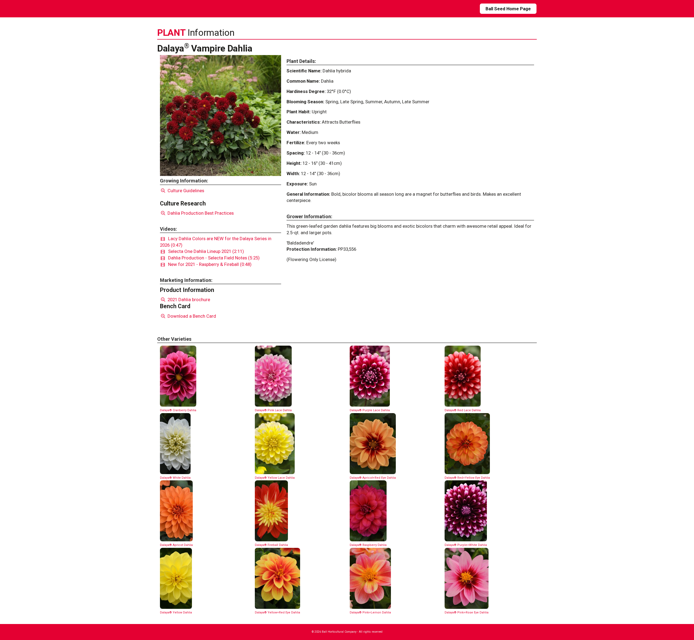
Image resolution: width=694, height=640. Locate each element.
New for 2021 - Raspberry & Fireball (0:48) (208, 264)
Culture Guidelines (185, 190)
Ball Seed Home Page (508, 8)
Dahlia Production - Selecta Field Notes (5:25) (212, 257)
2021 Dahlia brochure (188, 299)
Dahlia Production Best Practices (200, 213)
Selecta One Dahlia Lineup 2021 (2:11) (204, 251)
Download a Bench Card (191, 316)
